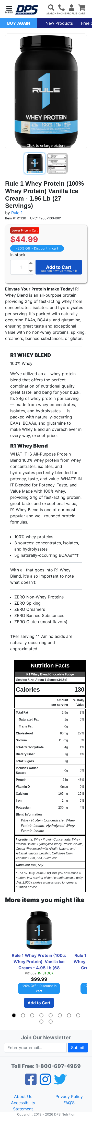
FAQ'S (69, 1102)
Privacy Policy (69, 1096)
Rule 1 (16, 212)
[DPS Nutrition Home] (26, 10)
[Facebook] (31, 1082)
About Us (23, 1096)
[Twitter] (60, 1082)
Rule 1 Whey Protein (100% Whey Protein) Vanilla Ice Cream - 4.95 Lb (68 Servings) (39, 962)
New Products (59, 23)
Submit (78, 1047)
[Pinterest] (45, 1082)
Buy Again (18, 23)
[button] (9, 9)
